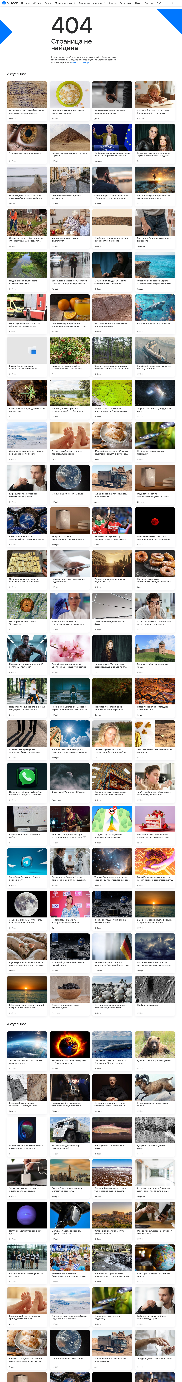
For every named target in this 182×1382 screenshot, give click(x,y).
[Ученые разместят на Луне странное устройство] (112, 1166)
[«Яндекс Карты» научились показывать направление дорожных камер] (112, 826)
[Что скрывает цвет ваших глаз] (27, 144)
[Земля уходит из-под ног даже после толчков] (70, 1166)
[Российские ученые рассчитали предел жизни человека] (155, 187)
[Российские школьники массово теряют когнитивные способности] (70, 698)
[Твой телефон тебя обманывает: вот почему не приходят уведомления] (155, 783)
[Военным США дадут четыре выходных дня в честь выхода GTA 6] (70, 826)
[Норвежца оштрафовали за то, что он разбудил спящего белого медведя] (27, 187)
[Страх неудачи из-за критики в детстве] (155, 1039)
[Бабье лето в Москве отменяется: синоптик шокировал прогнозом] (70, 272)
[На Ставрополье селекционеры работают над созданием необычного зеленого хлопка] (112, 996)
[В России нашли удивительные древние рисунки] (112, 314)
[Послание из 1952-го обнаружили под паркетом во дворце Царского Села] (27, 101)
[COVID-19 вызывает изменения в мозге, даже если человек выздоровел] (155, 613)
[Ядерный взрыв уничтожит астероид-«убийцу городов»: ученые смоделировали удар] (155, 1166)
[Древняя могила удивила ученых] (155, 1222)
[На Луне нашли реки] (155, 996)
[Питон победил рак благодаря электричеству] (155, 698)
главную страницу (80, 62)
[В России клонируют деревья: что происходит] (27, 400)
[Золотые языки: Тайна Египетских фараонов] (155, 740)
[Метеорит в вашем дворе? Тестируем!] (27, 613)
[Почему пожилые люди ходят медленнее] (70, 187)
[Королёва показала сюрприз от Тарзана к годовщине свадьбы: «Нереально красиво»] (155, 144)
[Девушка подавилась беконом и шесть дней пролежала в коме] (155, 1350)
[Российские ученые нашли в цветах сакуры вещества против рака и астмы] (70, 655)
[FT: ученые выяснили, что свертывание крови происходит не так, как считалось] (70, 613)
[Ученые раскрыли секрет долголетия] (70, 229)
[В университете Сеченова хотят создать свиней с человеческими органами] (27, 953)
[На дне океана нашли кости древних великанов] (27, 272)
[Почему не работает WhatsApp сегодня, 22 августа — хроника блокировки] (27, 783)
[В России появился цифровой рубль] (27, 826)
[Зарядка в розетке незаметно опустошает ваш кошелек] (27, 1350)
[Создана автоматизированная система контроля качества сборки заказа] (112, 783)
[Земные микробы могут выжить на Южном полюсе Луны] (27, 911)
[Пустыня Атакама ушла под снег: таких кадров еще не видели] (112, 1350)
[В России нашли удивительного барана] (155, 1264)
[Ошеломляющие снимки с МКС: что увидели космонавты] (27, 1307)
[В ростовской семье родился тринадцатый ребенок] (70, 442)
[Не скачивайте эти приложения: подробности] (70, 570)
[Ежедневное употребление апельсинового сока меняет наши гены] (70, 314)
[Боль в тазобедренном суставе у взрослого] (155, 229)
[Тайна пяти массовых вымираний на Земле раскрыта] (70, 1222)
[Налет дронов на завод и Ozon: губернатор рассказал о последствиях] (27, 314)
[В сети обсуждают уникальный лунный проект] (112, 911)
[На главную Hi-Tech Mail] (12, 3)
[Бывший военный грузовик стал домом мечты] (112, 485)
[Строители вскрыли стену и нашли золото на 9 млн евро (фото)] (27, 570)
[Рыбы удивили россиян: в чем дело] (112, 1307)
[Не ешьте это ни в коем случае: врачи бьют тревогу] (70, 101)
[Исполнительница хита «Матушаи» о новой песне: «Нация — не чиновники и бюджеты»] (70, 911)
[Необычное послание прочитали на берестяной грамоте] (112, 229)
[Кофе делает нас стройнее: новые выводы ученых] (27, 485)
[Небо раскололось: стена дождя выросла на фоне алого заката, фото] (112, 1081)
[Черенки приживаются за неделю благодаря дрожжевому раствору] (27, 1166)
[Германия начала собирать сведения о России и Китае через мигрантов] (112, 953)
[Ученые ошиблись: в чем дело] (70, 485)
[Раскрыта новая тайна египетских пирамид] (70, 144)
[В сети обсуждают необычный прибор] (112, 1039)
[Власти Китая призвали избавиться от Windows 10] (27, 357)
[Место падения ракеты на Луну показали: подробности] (27, 1039)
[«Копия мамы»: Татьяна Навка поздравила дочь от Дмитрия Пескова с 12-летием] (112, 655)
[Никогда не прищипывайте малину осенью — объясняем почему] (70, 357)
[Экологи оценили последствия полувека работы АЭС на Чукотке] (112, 357)
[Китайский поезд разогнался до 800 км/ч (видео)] (155, 357)
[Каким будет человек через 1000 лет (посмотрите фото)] (27, 655)
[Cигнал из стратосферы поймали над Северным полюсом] (27, 442)
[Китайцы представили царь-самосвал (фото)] (70, 1307)
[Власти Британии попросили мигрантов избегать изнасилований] (70, 1350)
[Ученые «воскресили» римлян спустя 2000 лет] (112, 570)
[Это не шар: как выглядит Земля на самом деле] (27, 1222)
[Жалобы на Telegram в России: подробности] (27, 868)
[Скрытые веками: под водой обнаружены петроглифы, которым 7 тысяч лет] (27, 1124)
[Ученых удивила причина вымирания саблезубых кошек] (70, 400)
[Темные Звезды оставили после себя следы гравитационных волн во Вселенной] (112, 868)
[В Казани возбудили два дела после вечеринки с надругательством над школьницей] (112, 101)
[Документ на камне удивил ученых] (155, 1307)
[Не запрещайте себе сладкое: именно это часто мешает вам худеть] (155, 826)
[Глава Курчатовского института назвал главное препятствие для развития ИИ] (155, 868)
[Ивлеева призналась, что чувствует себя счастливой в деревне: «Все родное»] (112, 740)
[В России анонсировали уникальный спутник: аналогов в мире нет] (27, 527)
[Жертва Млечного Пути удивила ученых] (155, 400)
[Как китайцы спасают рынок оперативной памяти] (70, 1039)
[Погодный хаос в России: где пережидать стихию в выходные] (155, 953)
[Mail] (4, 3)
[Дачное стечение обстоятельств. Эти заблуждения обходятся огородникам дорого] (27, 229)
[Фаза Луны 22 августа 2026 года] (70, 783)
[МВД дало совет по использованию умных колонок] (155, 485)
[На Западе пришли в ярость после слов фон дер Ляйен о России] (112, 144)
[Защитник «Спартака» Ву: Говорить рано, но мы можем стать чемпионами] (112, 527)
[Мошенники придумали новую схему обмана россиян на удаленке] (112, 272)
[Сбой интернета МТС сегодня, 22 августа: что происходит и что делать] (155, 1081)
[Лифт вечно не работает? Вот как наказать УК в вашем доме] (112, 1124)
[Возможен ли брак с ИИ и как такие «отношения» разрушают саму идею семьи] (70, 868)
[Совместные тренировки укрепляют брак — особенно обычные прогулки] (27, 740)
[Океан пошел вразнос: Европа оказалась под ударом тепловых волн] (155, 272)
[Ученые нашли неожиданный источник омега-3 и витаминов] (112, 400)
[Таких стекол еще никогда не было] (112, 613)
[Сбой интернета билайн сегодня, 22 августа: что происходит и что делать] (112, 187)
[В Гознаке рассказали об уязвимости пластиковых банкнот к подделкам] (155, 1124)
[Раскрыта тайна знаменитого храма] (155, 655)
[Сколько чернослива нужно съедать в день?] (70, 996)
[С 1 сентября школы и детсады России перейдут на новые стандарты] (155, 101)
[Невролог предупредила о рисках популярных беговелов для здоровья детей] (27, 698)
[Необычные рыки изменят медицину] (155, 442)
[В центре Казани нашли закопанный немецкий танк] (27, 1264)
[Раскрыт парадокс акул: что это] (155, 314)
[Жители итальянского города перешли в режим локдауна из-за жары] (70, 740)
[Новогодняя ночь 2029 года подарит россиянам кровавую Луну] (155, 527)
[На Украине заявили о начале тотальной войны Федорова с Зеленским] (112, 1264)
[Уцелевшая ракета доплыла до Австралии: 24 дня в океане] (112, 1222)
